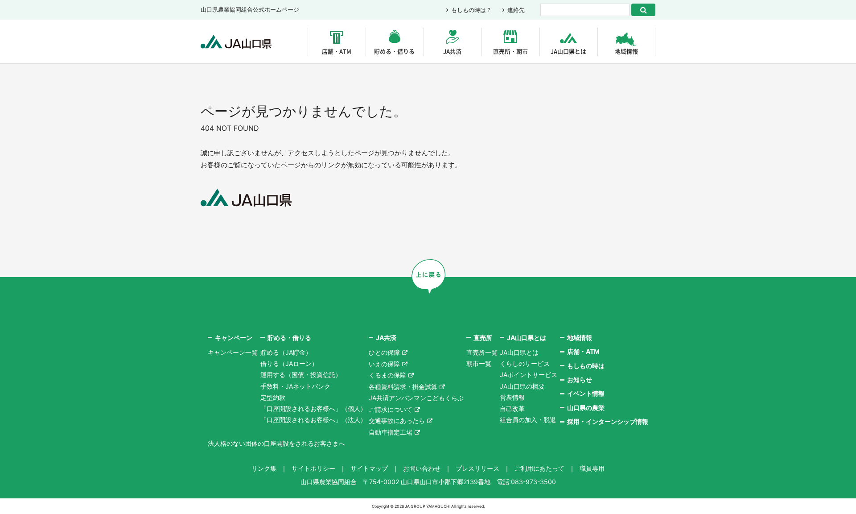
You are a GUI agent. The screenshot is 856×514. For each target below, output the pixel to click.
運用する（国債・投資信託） (301, 374)
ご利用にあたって (539, 468)
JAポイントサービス (528, 374)
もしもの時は (586, 365)
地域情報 (626, 51)
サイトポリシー (313, 468)
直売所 (482, 337)
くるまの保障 (387, 375)
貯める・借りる (394, 51)
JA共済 (452, 51)
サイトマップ (369, 468)
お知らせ (579, 379)
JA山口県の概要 (522, 386)
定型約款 (272, 397)
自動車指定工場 (390, 432)
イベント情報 (586, 393)
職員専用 (592, 468)
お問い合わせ (421, 468)
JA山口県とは (568, 51)
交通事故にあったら (397, 420)
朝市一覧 (478, 363)
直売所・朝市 (510, 51)
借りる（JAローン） (289, 363)
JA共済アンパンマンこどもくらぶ (416, 398)
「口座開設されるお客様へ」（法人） (313, 419)
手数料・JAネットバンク (295, 386)
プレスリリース (477, 468)
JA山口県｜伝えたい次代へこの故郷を (236, 42)
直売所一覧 (482, 352)
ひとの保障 (384, 352)
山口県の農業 (586, 407)
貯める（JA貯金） (286, 352)
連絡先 (516, 9)
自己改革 (512, 408)
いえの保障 (384, 364)
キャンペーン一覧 (233, 352)
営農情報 (512, 397)
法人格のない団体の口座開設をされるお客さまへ (276, 443)
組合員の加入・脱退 (528, 419)
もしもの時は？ (471, 9)
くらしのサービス (525, 363)
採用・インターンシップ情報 (607, 421)
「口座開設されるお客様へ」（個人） (313, 408)
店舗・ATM (336, 51)
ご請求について (390, 409)
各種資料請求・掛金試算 (403, 386)
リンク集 (263, 468)
